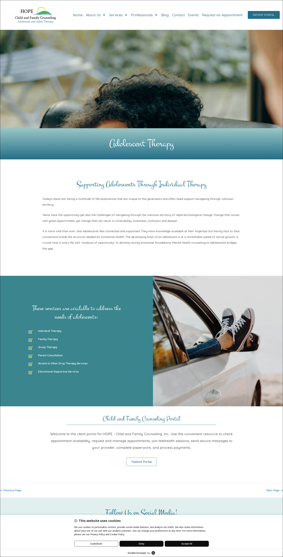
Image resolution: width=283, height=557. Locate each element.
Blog (165, 15)
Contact (178, 15)
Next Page (274, 490)
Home (78, 15)
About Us (93, 15)
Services (116, 15)
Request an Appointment (222, 15)
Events (193, 15)
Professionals (142, 15)
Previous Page (10, 490)
